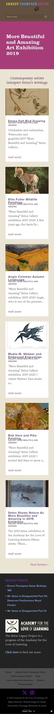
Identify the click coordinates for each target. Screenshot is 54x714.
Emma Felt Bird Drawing (26, 121)
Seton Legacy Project (21, 676)
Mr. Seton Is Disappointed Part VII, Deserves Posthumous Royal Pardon (27, 601)
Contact (40, 680)
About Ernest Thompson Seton (30, 672)
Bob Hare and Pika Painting (22, 437)
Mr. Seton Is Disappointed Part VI (26, 610)
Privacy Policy (25, 684)
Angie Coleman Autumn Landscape (26, 278)
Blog (38, 676)
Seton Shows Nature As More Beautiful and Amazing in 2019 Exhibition (26, 517)
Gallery (12, 123)
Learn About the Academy (20, 680)
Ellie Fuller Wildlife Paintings (22, 201)
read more (14, 157)
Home (9, 672)
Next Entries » (39, 565)
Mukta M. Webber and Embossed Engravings (25, 355)
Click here (12, 652)
